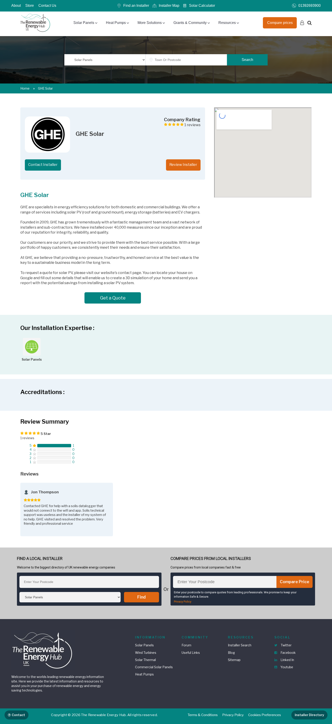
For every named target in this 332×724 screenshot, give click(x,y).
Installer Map (169, 5)
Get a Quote (113, 298)
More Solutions (150, 23)
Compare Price (294, 581)
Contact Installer (43, 164)
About (16, 5)
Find (141, 597)
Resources (227, 23)
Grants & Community (190, 23)
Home (25, 88)
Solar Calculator (202, 5)
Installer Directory (309, 715)
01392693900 (309, 5)
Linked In (287, 660)
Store (29, 5)
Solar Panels (83, 23)
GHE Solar (45, 88)
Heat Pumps (116, 23)
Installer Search (239, 645)
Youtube (286, 667)
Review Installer (183, 164)
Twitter (286, 645)
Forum (186, 645)
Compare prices (280, 23)
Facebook (288, 652)
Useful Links (191, 652)
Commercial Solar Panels (154, 667)
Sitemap (234, 660)
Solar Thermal (145, 660)
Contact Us (47, 5)
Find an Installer (136, 5)
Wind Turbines (145, 652)
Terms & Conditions (203, 715)
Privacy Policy (182, 601)
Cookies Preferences (264, 715)
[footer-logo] (43, 650)
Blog (231, 652)
